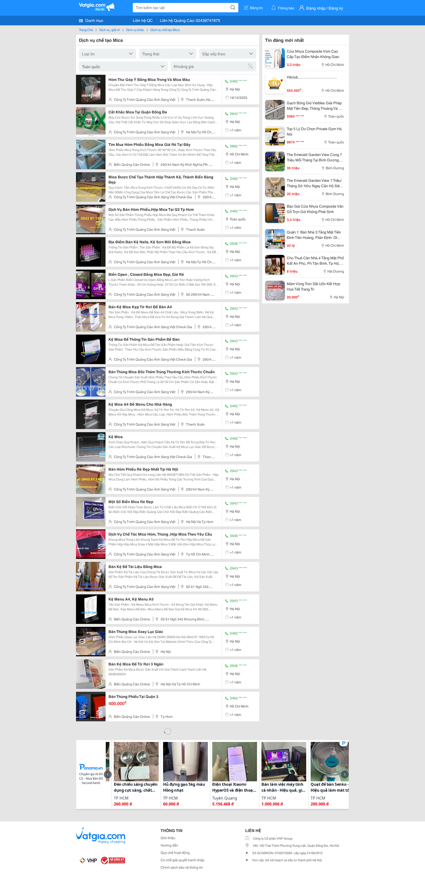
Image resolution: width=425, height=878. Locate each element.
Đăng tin (256, 7)
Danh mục (93, 20)
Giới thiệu (168, 837)
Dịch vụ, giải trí (109, 29)
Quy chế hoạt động (175, 852)
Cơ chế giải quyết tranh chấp (182, 859)
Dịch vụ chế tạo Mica (165, 29)
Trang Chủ (86, 29)
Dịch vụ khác (135, 29)
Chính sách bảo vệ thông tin (182, 867)
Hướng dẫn (169, 845)
